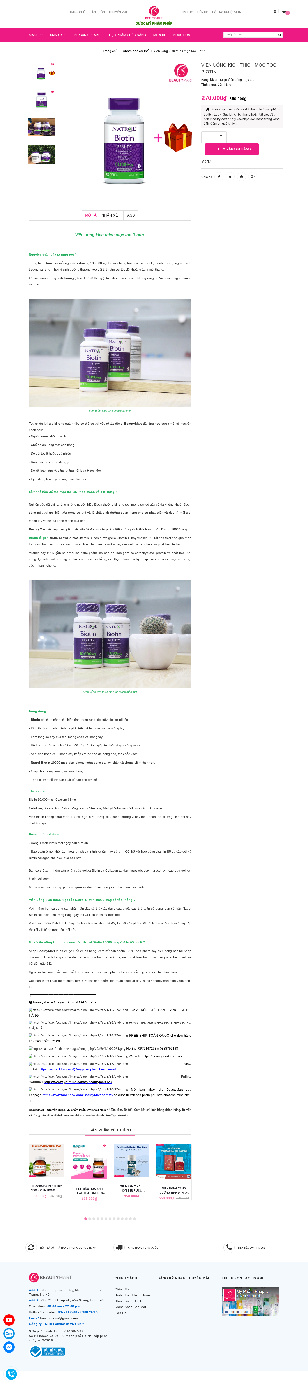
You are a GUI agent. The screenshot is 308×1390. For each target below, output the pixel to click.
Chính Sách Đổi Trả (130, 1301)
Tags (130, 215)
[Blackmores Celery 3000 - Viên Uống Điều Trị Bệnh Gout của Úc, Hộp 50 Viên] (46, 1160)
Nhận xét (110, 215)
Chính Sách (123, 1289)
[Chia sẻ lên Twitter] (230, 176)
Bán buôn (97, 12)
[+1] (252, 176)
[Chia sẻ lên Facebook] (218, 176)
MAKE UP (36, 35)
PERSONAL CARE (87, 35)
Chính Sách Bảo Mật (130, 1307)
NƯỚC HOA (181, 35)
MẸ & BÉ (159, 35)
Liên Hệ (202, 12)
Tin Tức (187, 12)
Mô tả (91, 215)
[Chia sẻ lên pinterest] (241, 176)
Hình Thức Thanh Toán (132, 1295)
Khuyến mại (118, 12)
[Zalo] (9, 1333)
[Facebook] (9, 1347)
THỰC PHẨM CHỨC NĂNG (126, 35)
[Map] (9, 1320)
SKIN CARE (58, 35)
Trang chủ (76, 12)
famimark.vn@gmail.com (59, 1318)
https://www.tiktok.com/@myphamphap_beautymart (77, 1069)
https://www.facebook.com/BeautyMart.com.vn (77, 1095)
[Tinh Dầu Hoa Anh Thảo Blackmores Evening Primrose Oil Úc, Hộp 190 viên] (89, 1161)
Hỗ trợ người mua (226, 12)
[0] (284, 11)
